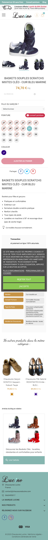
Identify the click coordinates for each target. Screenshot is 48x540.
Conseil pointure (33, 2)
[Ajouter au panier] (9, 355)
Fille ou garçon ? (10, 104)
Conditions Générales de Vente (24, 537)
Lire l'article (12, 460)
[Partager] (20, 171)
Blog (44, 2)
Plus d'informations (13, 270)
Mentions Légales (34, 534)
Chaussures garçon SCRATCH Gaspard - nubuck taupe (11, 382)
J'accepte (24, 286)
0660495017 (10, 495)
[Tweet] (27, 171)
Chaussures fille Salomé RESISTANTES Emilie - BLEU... (36, 382)
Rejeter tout (24, 279)
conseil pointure (36, 115)
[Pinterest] (33, 171)
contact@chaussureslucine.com (18, 491)
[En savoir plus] (14, 355)
